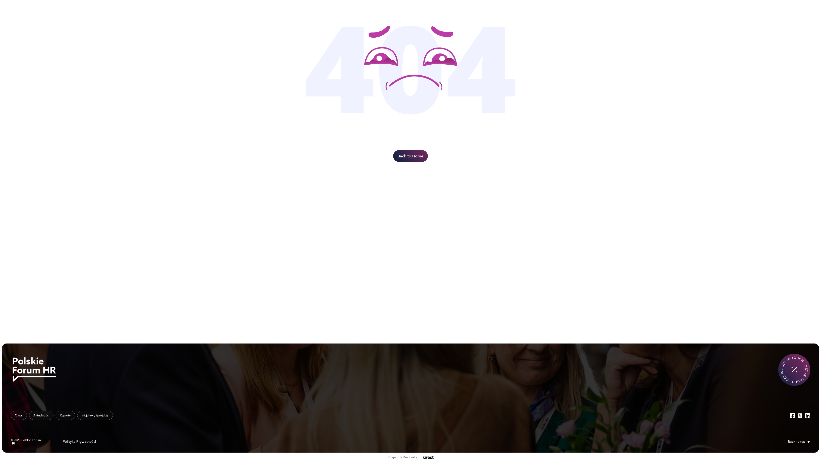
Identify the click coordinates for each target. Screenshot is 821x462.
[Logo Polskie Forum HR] (35, 369)
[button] (799, 441)
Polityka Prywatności (79, 441)
